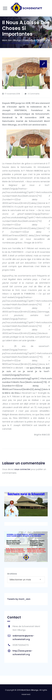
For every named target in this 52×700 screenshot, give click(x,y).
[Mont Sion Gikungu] (26, 8)
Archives (12, 573)
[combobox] (26, 579)
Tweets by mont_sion (18, 599)
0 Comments (33, 93)
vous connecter (22, 469)
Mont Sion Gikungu (29, 690)
